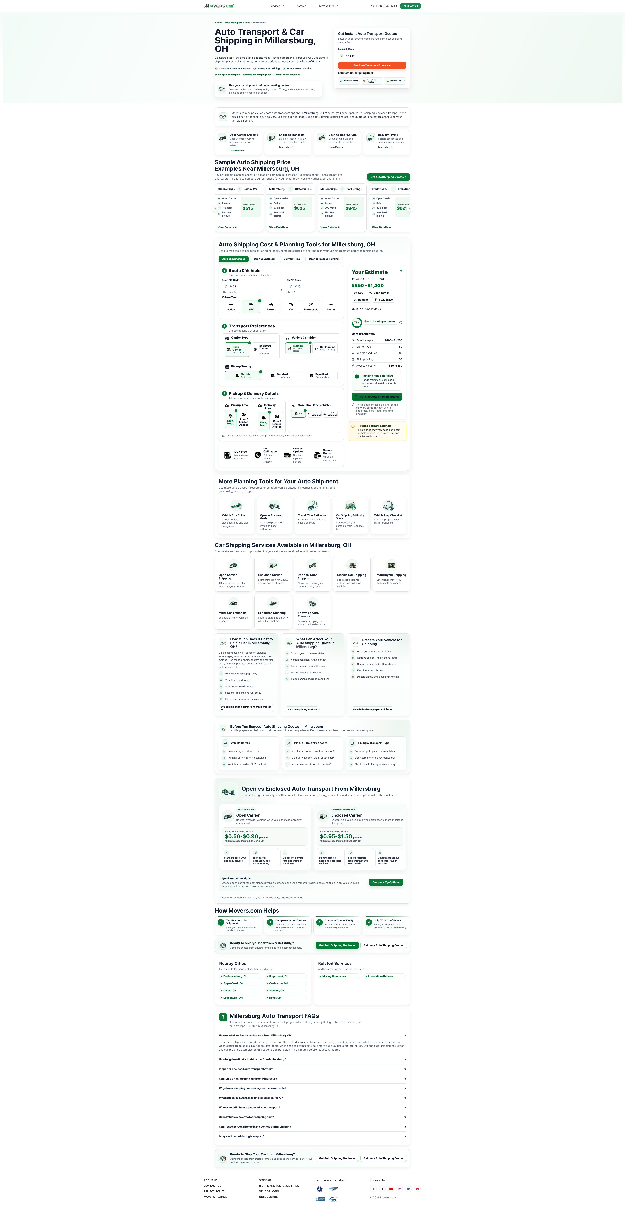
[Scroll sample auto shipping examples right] (409, 208)
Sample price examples (227, 74)
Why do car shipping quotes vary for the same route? (312, 1088)
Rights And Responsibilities (279, 1185)
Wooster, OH (276, 990)
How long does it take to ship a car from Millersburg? (312, 1059)
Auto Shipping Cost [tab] (233, 258)
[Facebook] (373, 1189)
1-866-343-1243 (386, 5)
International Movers (380, 976)
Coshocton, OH (278, 983)
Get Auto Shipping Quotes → (389, 177)
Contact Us (212, 1185)
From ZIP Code (346, 49)
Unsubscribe (268, 1196)
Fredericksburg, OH (235, 976)
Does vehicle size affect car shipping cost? (312, 1117)
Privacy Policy (214, 1191)
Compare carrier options (287, 74)
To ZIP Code (294, 280)
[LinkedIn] (408, 1189)
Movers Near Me (215, 1196)
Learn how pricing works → (302, 709)
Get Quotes (409, 5)
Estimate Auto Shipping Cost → (383, 945)
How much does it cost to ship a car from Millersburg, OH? (312, 1035)
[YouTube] (391, 1189)
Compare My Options (386, 882)
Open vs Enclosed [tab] (264, 258)
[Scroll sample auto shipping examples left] (215, 208)
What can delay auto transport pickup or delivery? (312, 1097)
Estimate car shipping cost (257, 74)
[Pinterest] (417, 1189)
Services (275, 5)
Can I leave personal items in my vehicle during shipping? (312, 1126)
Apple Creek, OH (233, 983)
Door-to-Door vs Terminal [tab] (324, 258)
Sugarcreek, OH (278, 976)
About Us (210, 1180)
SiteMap (265, 1180)
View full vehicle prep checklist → (372, 709)
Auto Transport (233, 22)
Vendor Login (269, 1191)
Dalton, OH (229, 990)
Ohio (247, 22)
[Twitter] (382, 1189)
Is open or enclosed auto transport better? (312, 1069)
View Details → (227, 227)
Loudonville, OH (233, 997)
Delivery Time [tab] (292, 258)
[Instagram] (400, 1189)
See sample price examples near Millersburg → (246, 708)
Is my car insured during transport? (312, 1136)
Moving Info (326, 5)
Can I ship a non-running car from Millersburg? (312, 1078)
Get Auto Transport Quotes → (372, 65)
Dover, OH (275, 997)
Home (218, 22)
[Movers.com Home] (219, 6)
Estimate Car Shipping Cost (355, 73)
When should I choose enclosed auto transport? (312, 1107)
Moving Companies (334, 976)
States (300, 5)
